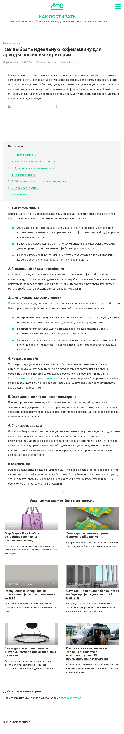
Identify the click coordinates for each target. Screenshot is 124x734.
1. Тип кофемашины (23, 155)
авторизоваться (71, 698)
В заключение (20, 194)
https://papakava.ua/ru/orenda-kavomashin (34, 378)
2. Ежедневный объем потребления (33, 161)
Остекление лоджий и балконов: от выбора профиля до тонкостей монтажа (92, 594)
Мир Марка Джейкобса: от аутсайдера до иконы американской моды (24, 536)
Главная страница (12, 43)
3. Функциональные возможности (32, 168)
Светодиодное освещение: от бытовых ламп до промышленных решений (30, 652)
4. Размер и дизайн (23, 174)
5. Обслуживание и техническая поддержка (38, 181)
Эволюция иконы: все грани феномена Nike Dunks (87, 535)
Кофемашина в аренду (22, 303)
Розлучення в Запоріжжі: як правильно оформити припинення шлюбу (30, 594)
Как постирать (57, 16)
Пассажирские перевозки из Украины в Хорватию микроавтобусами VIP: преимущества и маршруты (87, 653)
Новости (51, 62)
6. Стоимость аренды (25, 187)
